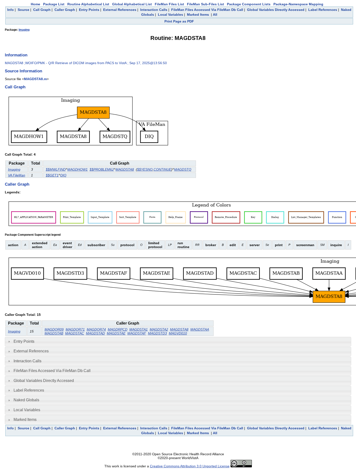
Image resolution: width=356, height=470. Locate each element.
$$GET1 (52, 175)
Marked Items (198, 14)
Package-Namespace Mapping (298, 4)
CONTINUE (162, 169)
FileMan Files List (169, 4)
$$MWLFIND (56, 169)
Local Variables (170, 14)
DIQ (63, 175)
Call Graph (42, 10)
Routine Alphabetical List (88, 4)
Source (23, 10)
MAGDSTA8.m (35, 79)
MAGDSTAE (116, 333)
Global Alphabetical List (132, 4)
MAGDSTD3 (157, 333)
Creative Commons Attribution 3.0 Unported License (190, 466)
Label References (322, 10)
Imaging (24, 29)
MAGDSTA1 (138, 329)
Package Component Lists (249, 4)
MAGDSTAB (54, 333)
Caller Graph (64, 10)
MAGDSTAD (95, 333)
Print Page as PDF (179, 21)
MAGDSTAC (74, 333)
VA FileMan (16, 175)
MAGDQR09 (54, 329)
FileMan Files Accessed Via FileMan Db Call (207, 10)
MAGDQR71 (75, 329)
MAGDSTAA (199, 329)
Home (35, 4)
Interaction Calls (153, 10)
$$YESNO (145, 169)
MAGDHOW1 (77, 169)
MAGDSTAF (136, 333)
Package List (53, 4)
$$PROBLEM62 (102, 169)
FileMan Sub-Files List (205, 4)
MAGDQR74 (96, 329)
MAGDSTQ (182, 169)
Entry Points (89, 10)
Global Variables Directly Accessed (275, 10)
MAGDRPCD (117, 329)
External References (119, 10)
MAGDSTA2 (159, 329)
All (215, 14)
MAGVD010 (178, 333)
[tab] (178, 341)
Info (10, 10)
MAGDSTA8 (125, 169)
